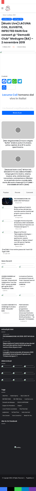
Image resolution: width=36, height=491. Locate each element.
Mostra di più (17, 113)
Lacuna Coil (10, 95)
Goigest (20, 405)
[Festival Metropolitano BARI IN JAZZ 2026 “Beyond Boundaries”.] (6, 368)
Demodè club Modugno (8, 402)
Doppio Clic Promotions (8, 405)
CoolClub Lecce (29, 399)
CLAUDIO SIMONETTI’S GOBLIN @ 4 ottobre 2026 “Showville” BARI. (9, 308)
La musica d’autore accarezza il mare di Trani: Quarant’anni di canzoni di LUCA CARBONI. (26, 280)
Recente (17, 192)
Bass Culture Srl (25, 395)
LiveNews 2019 (11, 15)
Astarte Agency (14, 395)
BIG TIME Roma (18, 399)
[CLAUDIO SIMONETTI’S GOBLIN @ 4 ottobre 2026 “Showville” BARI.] (9, 298)
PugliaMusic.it (30, 478)
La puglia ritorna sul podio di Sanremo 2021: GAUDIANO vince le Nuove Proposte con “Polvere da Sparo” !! (24, 224)
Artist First (5, 395)
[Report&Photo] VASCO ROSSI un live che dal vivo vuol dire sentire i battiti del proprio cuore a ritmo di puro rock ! (24, 211)
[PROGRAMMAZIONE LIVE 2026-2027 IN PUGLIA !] (7, 201)
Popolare (6, 192)
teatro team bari (26, 412)
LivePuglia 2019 (17, 19)
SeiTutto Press (15, 412)
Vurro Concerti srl (16, 415)
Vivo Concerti (6, 415)
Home (4, 15)
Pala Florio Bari (24, 409)
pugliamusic (5, 412)
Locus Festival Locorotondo (9, 409)
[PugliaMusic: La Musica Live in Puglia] (8, 8)
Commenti (29, 192)
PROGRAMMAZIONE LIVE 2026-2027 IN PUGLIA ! (22, 200)
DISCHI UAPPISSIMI (22, 402)
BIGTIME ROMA (6, 399)
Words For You (28, 415)
